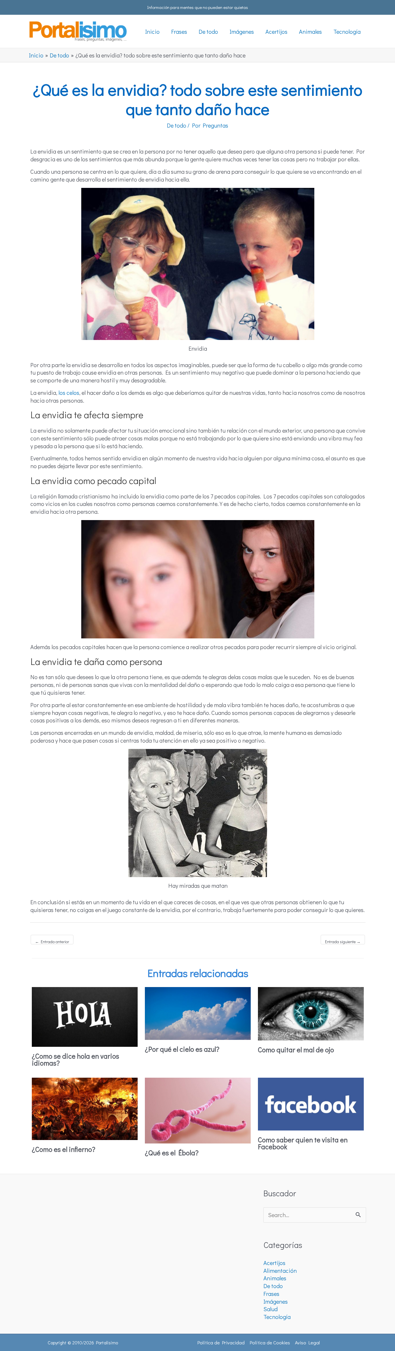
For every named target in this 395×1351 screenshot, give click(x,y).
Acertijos (274, 1262)
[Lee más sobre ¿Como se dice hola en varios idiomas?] (85, 1016)
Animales (274, 1278)
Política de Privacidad (221, 1342)
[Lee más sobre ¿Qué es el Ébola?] (198, 1109)
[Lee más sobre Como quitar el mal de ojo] (311, 1012)
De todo (176, 125)
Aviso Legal (307, 1342)
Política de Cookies (270, 1342)
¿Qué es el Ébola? (172, 1152)
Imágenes (275, 1301)
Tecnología (277, 1316)
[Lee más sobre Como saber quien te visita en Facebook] (311, 1103)
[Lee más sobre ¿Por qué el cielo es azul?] (198, 1012)
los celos (68, 392)
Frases (271, 1293)
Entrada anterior (52, 941)
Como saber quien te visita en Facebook (303, 1143)
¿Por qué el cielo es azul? (182, 1048)
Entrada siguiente (343, 941)
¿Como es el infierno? (63, 1149)
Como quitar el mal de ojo (296, 1049)
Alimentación (280, 1270)
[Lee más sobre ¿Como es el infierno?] (85, 1107)
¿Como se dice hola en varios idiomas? (75, 1059)
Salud (270, 1309)
